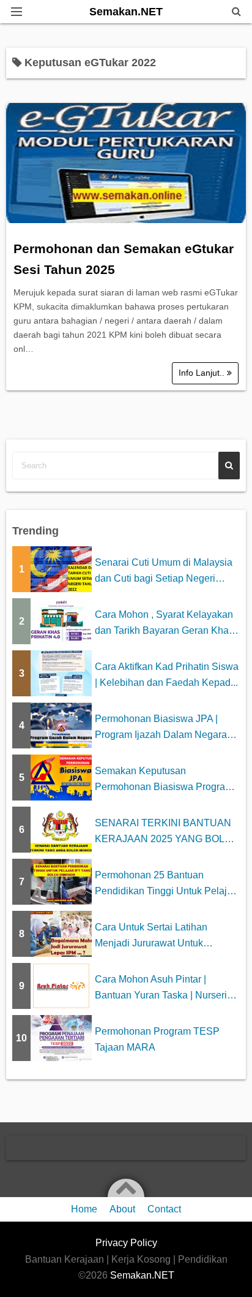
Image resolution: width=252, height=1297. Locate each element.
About (122, 1209)
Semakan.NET (126, 12)
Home (84, 1209)
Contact (164, 1209)
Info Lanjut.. (203, 373)
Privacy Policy (126, 1243)
